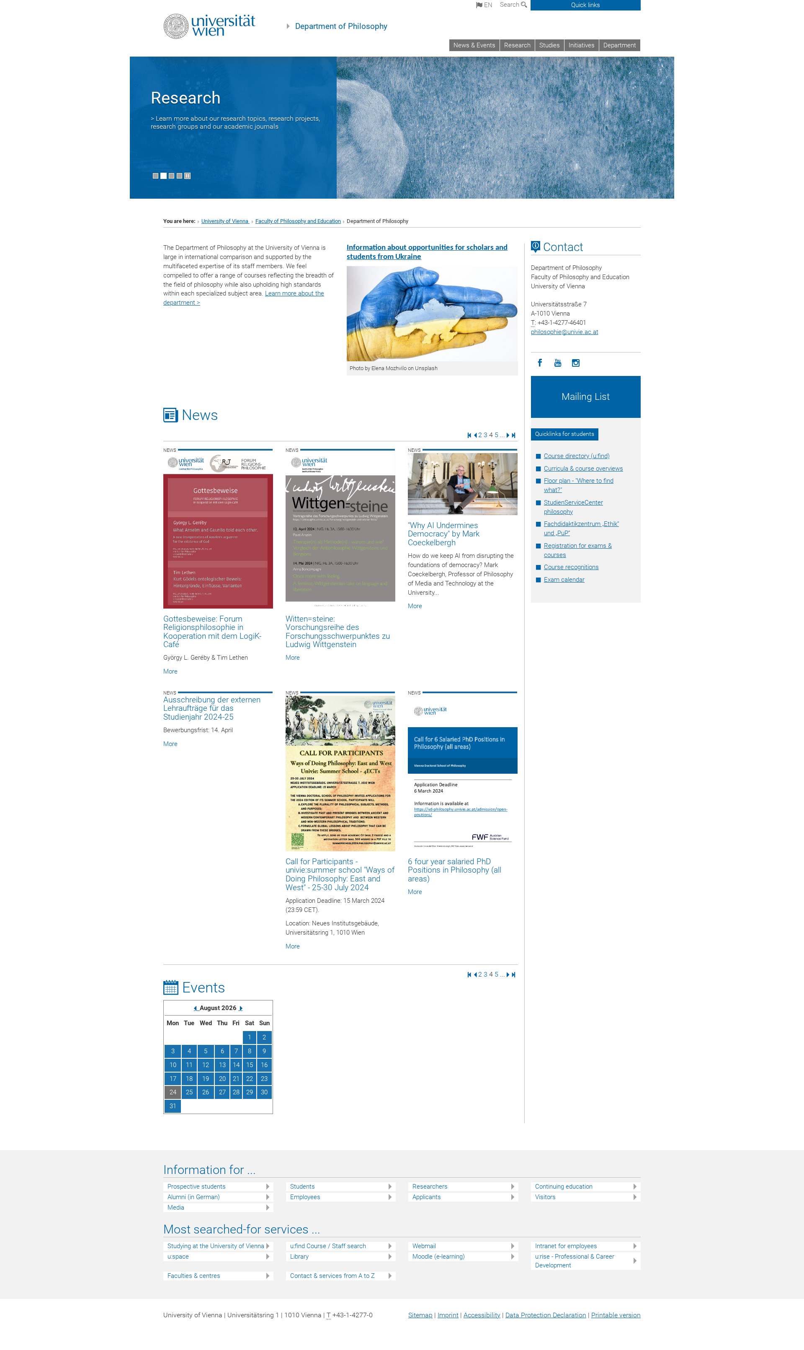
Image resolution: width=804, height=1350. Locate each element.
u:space (178, 1256)
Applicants (426, 1197)
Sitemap (420, 1315)
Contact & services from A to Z (332, 1276)
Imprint (448, 1315)
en (487, 5)
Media (176, 1207)
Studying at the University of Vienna (216, 1246)
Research (517, 45)
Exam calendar (564, 579)
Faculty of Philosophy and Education (298, 221)
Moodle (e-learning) (438, 1256)
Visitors (545, 1197)
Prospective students (197, 1186)
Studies (549, 45)
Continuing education (564, 1186)
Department (619, 45)
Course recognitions (571, 567)
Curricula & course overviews (583, 468)
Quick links (585, 5)
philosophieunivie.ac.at (564, 332)
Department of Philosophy (341, 26)
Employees (305, 1197)
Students (302, 1186)
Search (510, 4)
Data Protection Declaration (545, 1315)
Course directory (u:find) (577, 456)
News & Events (474, 45)
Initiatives (582, 45)
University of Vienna (225, 221)
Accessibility (482, 1315)
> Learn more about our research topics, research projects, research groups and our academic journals (235, 122)
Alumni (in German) (194, 1197)
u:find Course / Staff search (328, 1246)
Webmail (424, 1246)
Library (299, 1256)
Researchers (430, 1186)
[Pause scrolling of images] (187, 176)
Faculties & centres (194, 1276)
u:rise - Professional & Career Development (574, 1261)
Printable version (616, 1315)
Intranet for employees (566, 1246)
